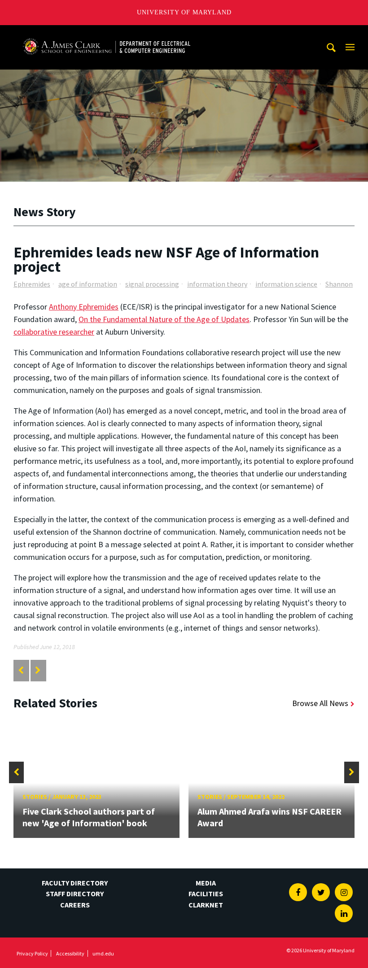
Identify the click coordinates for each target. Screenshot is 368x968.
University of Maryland (184, 12)
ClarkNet (205, 904)
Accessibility (70, 953)
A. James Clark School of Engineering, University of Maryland (106, 33)
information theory (217, 283)
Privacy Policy (32, 953)
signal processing (152, 283)
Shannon (339, 283)
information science (286, 283)
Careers (75, 904)
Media (206, 882)
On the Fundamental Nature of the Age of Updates (164, 319)
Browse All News (320, 703)
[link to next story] (38, 670)
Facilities (205, 893)
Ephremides (31, 283)
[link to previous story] (21, 670)
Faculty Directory (75, 882)
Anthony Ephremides (83, 306)
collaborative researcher (53, 332)
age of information (87, 283)
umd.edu (103, 953)
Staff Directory (75, 893)
